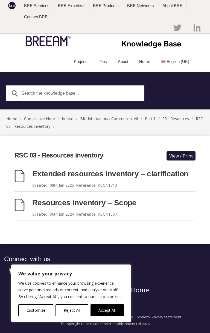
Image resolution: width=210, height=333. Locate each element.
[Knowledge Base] (105, 41)
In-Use (67, 118)
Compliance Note (39, 118)
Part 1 (150, 118)
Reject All (72, 310)
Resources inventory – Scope (84, 202)
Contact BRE (36, 16)
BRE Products (106, 5)
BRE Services (36, 5)
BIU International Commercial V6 (109, 118)
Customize (36, 310)
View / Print (181, 156)
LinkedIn (197, 27)
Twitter (177, 27)
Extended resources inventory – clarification (110, 174)
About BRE (172, 5)
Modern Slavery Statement (159, 316)
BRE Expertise (71, 5)
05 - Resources (175, 118)
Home (11, 118)
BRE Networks (140, 5)
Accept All (107, 310)
